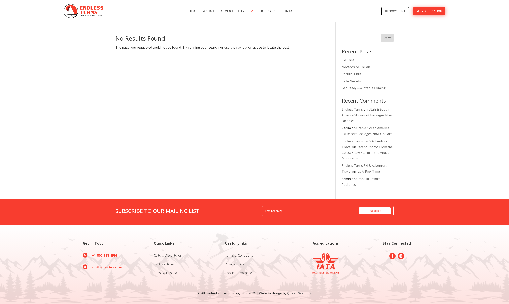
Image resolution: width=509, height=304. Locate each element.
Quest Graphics (299, 293)
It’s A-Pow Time (368, 171)
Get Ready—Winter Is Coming (364, 88)
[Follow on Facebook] (392, 256)
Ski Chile (348, 60)
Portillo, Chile (351, 74)
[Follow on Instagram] (401, 256)
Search (387, 38)
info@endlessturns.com (107, 267)
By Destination (431, 11)
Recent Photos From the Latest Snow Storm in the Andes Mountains (367, 153)
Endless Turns (352, 109)
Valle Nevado (351, 81)
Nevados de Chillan (356, 67)
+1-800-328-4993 (104, 255)
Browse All (397, 11)
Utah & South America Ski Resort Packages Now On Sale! (367, 115)
